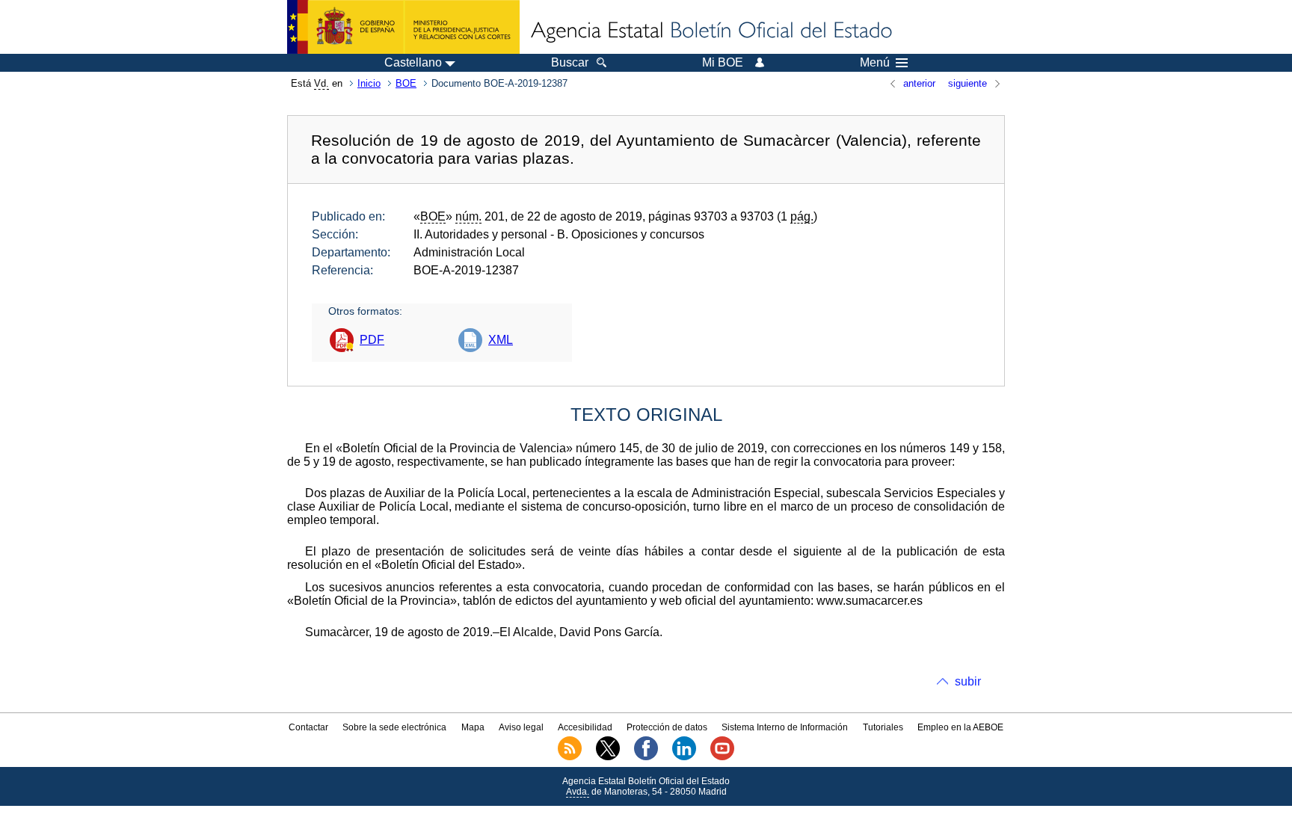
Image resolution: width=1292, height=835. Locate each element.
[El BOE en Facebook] (646, 757)
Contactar (308, 727)
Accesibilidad (585, 727)
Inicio (369, 83)
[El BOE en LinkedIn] (684, 757)
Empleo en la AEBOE (960, 727)
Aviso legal (521, 727)
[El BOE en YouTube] (722, 757)
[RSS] (570, 757)
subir (968, 681)
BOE (406, 83)
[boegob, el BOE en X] (608, 757)
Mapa (473, 727)
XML (500, 339)
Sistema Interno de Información (785, 727)
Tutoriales (883, 727)
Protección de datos (667, 727)
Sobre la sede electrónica (394, 727)
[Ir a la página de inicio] (710, 31)
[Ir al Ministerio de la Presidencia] (403, 27)
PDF (372, 339)
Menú (875, 63)
